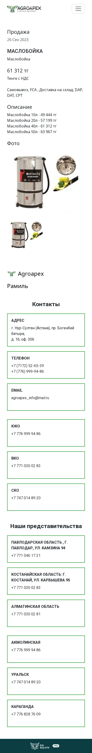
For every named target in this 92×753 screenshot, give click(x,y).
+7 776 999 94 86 (26, 433)
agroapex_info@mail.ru (30, 398)
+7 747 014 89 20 (26, 498)
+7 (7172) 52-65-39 (27, 366)
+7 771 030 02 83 (26, 466)
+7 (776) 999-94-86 (27, 371)
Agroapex (31, 273)
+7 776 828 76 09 (26, 714)
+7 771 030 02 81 (26, 614)
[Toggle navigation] (78, 8)
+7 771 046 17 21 (26, 555)
